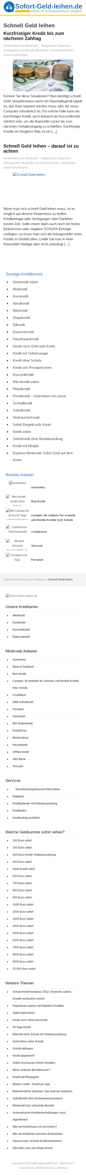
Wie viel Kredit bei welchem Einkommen (38, 1133)
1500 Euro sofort (23, 911)
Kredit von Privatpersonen (32, 367)
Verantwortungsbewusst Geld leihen (37, 789)
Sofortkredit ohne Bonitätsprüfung (38, 439)
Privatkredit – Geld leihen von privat (39, 396)
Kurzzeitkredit (23, 375)
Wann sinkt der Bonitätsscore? (31, 1070)
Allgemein (64, 45)
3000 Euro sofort (23, 926)
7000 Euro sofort (23, 947)
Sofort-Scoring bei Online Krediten (34, 1062)
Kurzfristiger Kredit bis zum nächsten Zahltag (33, 36)
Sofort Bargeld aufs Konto (32, 424)
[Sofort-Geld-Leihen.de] (43, 7)
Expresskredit (23, 332)
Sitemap (62, 1167)
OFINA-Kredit (21, 752)
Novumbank (20, 744)
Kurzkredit (27, 50)
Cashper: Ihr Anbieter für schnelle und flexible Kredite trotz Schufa (46, 684)
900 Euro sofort (22, 897)
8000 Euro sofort (23, 954)
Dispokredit (21, 318)
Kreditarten (19, 810)
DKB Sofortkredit (23, 702)
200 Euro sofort (22, 847)
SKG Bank (19, 759)
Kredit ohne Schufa (27, 360)
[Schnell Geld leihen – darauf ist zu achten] (43, 188)
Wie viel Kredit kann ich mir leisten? (35, 1126)
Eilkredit (19, 325)
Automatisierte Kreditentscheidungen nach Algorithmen (39, 1116)
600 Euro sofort (22, 876)
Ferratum (18, 709)
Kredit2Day (20, 730)
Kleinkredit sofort (25, 282)
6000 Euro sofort (23, 940)
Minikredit (31, 45)
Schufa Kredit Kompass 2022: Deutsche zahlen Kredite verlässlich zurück (42, 995)
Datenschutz (26, 1167)
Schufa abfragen (23, 1048)
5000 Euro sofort (23, 933)
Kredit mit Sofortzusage (30, 353)
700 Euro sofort (22, 883)
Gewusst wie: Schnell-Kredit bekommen (37, 1141)
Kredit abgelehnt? (24, 1055)
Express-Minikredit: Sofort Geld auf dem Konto (43, 456)
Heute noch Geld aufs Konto (34, 346)
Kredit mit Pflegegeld (26, 1077)
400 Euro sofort (22, 861)
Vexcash (18, 766)
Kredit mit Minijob (26, 446)
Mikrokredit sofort (26, 382)
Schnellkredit (22, 403)
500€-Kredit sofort (24, 869)
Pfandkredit (21, 389)
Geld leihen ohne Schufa (28, 1041)
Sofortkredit (68, 163)
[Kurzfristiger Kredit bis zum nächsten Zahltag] (43, 75)
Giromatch (19, 716)
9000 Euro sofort (23, 961)
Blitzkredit (20, 310)
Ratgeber (39, 579)
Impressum (66, 1163)
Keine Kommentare (15, 55)
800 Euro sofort (22, 890)
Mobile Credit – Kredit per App (31, 1084)
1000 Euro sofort (23, 904)
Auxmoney (19, 659)
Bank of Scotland (23, 666)
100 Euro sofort (22, 840)
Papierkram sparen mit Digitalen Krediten (38, 1005)
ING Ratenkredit (23, 723)
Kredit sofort (22, 432)
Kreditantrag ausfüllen (26, 817)
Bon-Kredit (19, 673)
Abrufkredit (21, 303)
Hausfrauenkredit (26, 339)
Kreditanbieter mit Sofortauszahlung (35, 803)
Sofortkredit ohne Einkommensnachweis (38, 1098)
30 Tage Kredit (22, 1027)
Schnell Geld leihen (61, 50)
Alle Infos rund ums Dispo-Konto (33, 1148)
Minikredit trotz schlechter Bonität (33, 1105)
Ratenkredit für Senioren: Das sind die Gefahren (42, 1091)
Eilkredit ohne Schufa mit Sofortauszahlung (39, 1034)
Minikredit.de (21, 737)
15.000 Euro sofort (24, 968)
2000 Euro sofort (23, 919)
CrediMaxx (19, 695)
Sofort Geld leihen (24, 1013)
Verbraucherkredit (26, 417)
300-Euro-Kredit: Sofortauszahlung (34, 854)
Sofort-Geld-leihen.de (16, 579)
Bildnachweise (45, 1167)
